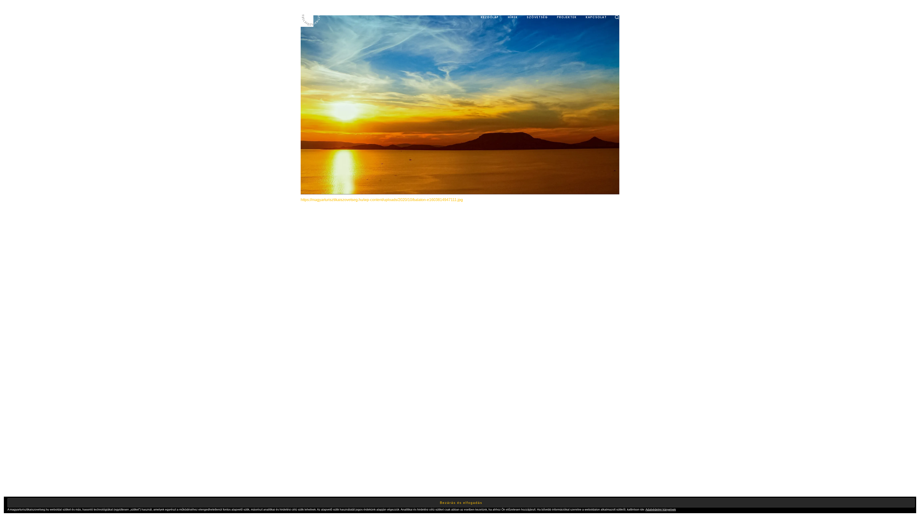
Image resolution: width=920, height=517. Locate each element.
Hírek (513, 17)
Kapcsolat (596, 17)
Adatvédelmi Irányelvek (660, 509)
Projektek (567, 17)
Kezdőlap (490, 17)
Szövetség (537, 17)
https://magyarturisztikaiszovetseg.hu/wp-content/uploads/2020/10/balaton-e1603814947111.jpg (382, 200)
